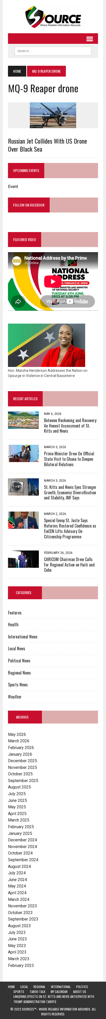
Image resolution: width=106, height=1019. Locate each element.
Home (11, 986)
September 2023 (23, 919)
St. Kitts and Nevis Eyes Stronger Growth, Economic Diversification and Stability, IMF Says (70, 492)
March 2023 (18, 958)
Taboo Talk (37, 991)
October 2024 (20, 853)
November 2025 (22, 767)
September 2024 (23, 859)
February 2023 (21, 965)
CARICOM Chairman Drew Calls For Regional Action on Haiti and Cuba (69, 564)
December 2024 (22, 839)
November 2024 (22, 846)
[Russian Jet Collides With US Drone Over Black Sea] (53, 124)
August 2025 (19, 787)
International (61, 986)
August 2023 (19, 925)
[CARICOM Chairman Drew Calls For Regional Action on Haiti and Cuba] (23, 564)
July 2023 (17, 932)
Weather (15, 697)
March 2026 (18, 740)
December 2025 (22, 760)
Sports (18, 991)
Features (15, 613)
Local (24, 986)
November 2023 (22, 905)
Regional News (19, 673)
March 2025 (18, 820)
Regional (39, 986)
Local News (16, 648)
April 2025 (17, 813)
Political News (19, 661)
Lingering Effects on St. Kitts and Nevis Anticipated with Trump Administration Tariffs (53, 999)
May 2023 (17, 945)
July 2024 (17, 872)
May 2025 (17, 806)
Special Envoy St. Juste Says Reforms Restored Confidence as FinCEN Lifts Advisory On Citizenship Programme (70, 528)
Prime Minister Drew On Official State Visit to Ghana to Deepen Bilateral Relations (69, 458)
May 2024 (17, 886)
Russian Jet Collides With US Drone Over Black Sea (47, 144)
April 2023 (17, 952)
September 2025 (23, 780)
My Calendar (59, 991)
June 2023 (17, 938)
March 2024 (18, 899)
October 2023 (20, 912)
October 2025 (20, 773)
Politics (82, 986)
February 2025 (21, 826)
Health (13, 624)
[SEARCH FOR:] (53, 50)
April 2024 (17, 892)
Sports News (18, 684)
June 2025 (17, 800)
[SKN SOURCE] (53, 16)
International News (23, 637)
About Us (79, 991)
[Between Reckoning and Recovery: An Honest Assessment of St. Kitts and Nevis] (23, 425)
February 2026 (21, 747)
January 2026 (20, 754)
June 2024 (17, 879)
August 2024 (19, 866)
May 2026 (17, 734)
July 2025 (17, 793)
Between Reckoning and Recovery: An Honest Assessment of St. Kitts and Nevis (70, 425)
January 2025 (20, 833)
